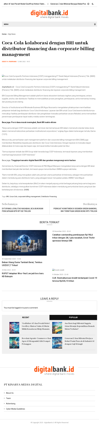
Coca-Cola (13, 196)
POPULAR (73, 317)
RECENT (25, 317)
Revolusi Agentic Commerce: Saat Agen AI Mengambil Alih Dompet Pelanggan (36, 341)
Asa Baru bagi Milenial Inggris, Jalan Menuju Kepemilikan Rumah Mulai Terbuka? (79, 326)
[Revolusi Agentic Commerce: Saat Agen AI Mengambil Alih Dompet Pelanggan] (14, 343)
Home (4, 34)
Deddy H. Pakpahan (9, 61)
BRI (7, 196)
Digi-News (12, 34)
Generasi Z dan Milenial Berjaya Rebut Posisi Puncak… (69, 4)
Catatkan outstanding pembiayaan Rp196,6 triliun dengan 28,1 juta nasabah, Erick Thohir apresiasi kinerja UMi (73, 238)
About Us (10, 393)
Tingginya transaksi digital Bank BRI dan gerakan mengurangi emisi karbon (43, 160)
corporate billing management (29, 196)
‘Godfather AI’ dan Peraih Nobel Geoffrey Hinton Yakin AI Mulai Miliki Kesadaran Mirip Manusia (36, 326)
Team (8, 398)
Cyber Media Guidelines (15, 409)
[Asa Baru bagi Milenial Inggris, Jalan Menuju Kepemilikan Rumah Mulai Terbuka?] (57, 328)
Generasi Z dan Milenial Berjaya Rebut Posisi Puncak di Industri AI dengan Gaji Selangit (79, 341)
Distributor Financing (49, 196)
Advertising (10, 404)
